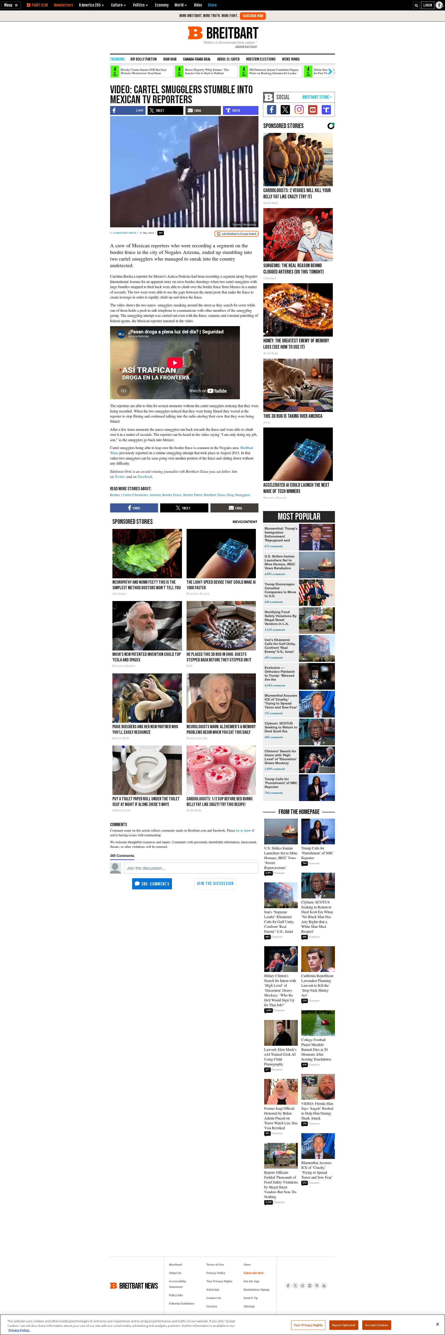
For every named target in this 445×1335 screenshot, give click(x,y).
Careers (211, 1306)
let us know (243, 830)
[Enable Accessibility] (439, 5)
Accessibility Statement (177, 1284)
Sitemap (249, 1306)
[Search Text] (416, 5)
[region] (222, 1324)
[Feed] (324, 1285)
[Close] (437, 1324)
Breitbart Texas (214, 494)
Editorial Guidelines (181, 1303)
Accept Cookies (376, 1325)
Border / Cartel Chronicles (129, 494)
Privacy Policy (215, 1273)
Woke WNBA (290, 59)
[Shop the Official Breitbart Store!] (317, 97)
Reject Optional (343, 1325)
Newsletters (63, 5)
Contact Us (213, 1298)
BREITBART (231, 32)
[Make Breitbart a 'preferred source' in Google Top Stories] (236, 234)
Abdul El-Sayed (228, 59)
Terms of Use (215, 1264)
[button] (11, 5)
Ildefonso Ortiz (125, 233)
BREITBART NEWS (138, 1286)
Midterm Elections (261, 59)
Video (198, 5)
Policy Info (176, 1295)
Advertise (212, 1289)
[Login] (427, 5)
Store (247, 1264)
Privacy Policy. (19, 1330)
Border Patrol (192, 494)
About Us (175, 1273)
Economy (161, 5)
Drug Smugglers (238, 494)
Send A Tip (251, 1298)
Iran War (170, 59)
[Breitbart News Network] (268, 97)
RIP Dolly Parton (143, 59)
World (179, 5)
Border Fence (172, 494)
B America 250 (90, 5)
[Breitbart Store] (212, 5)
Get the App (251, 1281)
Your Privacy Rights (308, 1325)
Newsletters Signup (256, 1289)
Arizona (155, 494)
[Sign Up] (253, 16)
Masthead (175, 1264)
